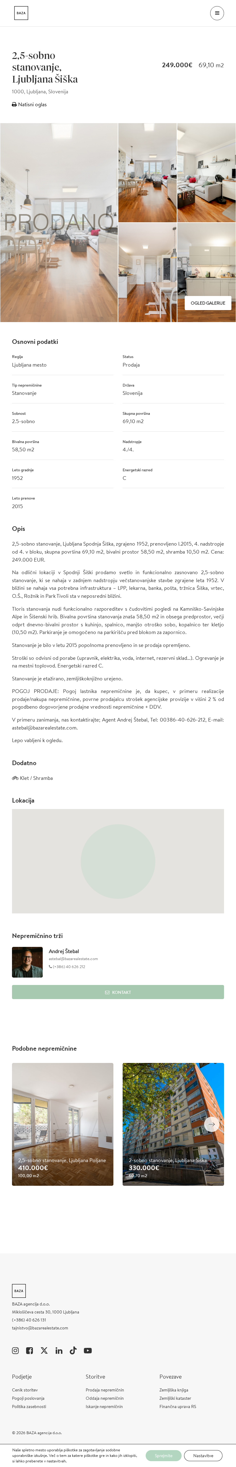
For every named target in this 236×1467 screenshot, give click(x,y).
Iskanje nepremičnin (104, 1406)
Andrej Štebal (64, 951)
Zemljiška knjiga (173, 1390)
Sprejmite (163, 1456)
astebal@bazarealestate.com (73, 959)
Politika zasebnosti (29, 1406)
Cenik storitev (25, 1390)
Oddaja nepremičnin (105, 1398)
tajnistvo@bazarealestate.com (40, 1328)
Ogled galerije (208, 303)
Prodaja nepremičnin (105, 1390)
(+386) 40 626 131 (29, 1320)
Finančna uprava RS (177, 1406)
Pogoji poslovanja (28, 1398)
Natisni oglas (32, 104)
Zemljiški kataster (175, 1398)
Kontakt (121, 992)
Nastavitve (203, 1456)
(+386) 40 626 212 (68, 967)
